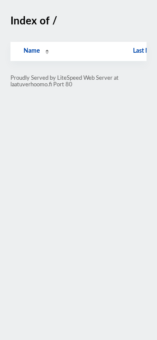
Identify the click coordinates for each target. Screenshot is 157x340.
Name (32, 51)
